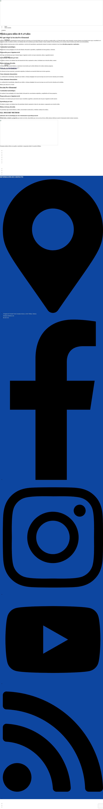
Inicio (6, 26)
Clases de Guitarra (9, 54)
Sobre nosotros (8, 27)
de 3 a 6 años (8, 45)
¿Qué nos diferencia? (10, 31)
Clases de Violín (9, 51)
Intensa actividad (9, 35)
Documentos (7, 64)
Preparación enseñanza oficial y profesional (14, 47)
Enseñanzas (7, 39)
